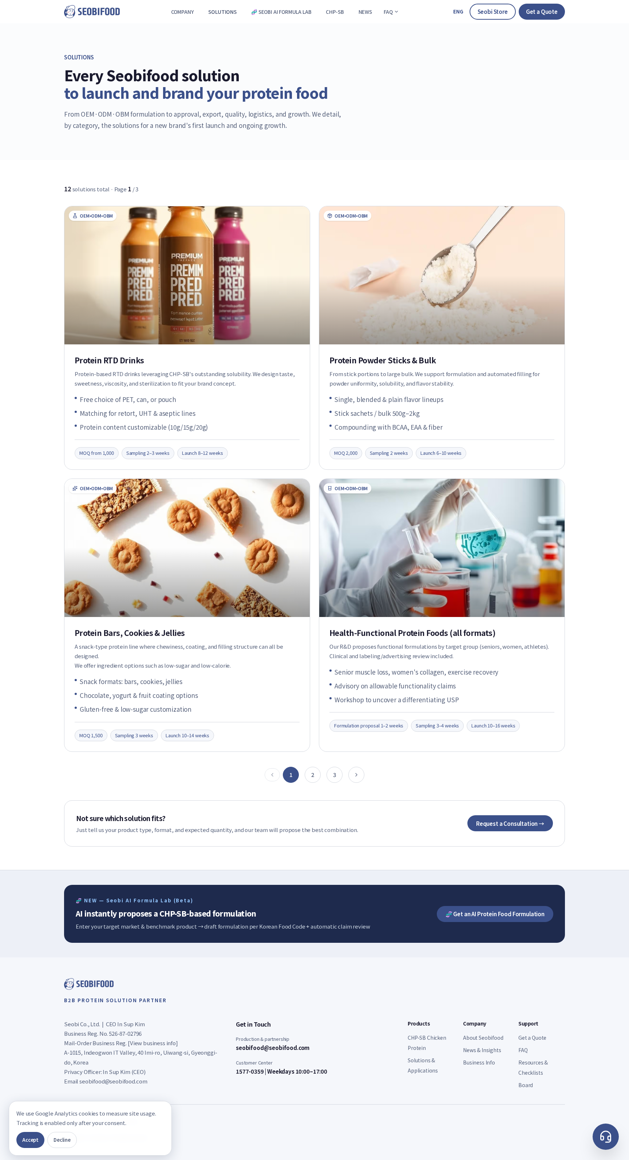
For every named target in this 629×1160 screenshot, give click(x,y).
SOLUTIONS (222, 11)
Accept (30, 1139)
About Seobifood (483, 1037)
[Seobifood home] (92, 12)
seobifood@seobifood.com (113, 1081)
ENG (458, 11)
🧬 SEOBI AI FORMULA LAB (281, 11)
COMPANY (182, 11)
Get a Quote (542, 11)
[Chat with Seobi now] (606, 1137)
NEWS (365, 11)
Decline (62, 1139)
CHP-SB (335, 11)
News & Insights (482, 1050)
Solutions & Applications (423, 1065)
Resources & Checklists (533, 1067)
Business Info (479, 1062)
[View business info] (153, 1043)
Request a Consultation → (510, 823)
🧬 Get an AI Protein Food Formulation (495, 914)
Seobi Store (493, 11)
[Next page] (356, 775)
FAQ (388, 11)
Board (525, 1085)
